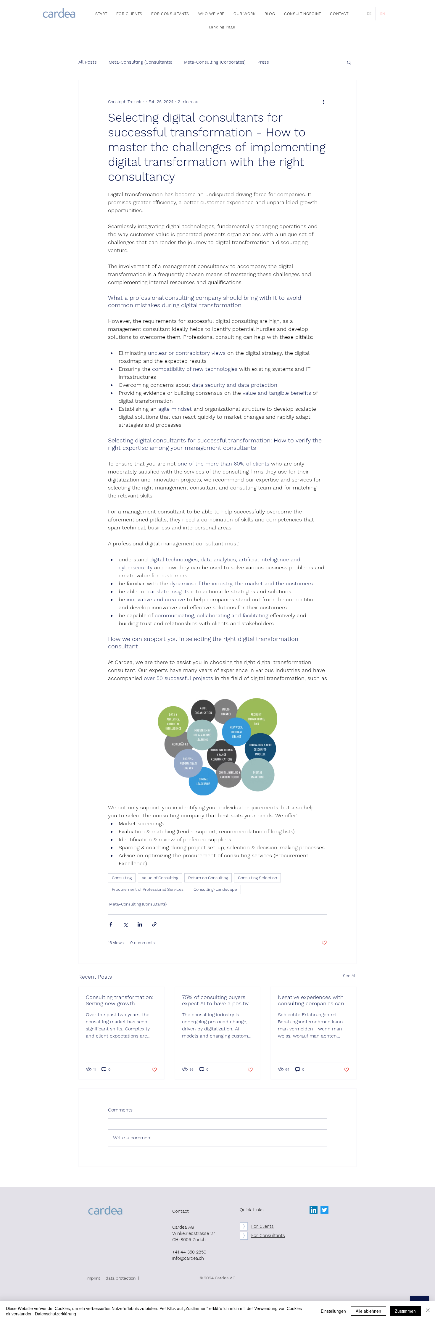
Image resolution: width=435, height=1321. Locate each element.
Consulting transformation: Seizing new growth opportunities (119, 1000)
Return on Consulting (208, 877)
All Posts (87, 62)
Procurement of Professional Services (147, 889)
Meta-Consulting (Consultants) (140, 62)
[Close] (427, 1311)
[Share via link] (154, 924)
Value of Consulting (160, 877)
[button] (349, 62)
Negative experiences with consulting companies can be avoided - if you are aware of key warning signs (312, 1000)
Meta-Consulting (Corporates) (215, 62)
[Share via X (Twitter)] (125, 924)
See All (350, 975)
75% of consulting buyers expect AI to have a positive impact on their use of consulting (217, 1000)
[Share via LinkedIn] (140, 924)
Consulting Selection (257, 877)
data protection (121, 1278)
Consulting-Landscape (215, 889)
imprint (94, 1278)
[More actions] (323, 101)
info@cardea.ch (188, 1258)
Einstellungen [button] (333, 1311)
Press (263, 62)
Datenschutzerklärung (55, 1314)
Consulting (122, 877)
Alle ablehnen (368, 1311)
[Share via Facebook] (111, 924)
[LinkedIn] (314, 1210)
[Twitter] (324, 1210)
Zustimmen (405, 1311)
